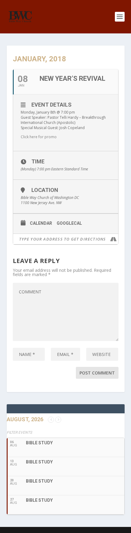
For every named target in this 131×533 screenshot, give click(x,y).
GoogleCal (69, 223)
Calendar (41, 223)
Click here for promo (39, 136)
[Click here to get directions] (113, 239)
